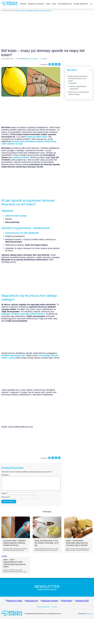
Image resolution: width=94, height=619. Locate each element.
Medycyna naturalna (36, 4)
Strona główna (7, 10)
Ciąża (48, 4)
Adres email (5, 497)
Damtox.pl (89, 613)
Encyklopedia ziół (65, 4)
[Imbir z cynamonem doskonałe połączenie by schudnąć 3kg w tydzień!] (78, 527)
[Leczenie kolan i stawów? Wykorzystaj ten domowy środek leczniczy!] (15, 527)
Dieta (54, 4)
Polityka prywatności (43, 607)
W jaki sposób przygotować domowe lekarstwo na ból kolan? (77, 78)
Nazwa (4, 493)
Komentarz (5, 475)
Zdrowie (23, 4)
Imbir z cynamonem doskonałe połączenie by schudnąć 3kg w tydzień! (77, 542)
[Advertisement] (47, 30)
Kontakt (54, 607)
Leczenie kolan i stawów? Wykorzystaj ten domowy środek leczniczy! (14, 542)
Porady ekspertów (81, 4)
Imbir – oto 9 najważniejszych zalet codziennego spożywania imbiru (14, 563)
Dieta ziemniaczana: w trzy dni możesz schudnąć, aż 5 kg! (47, 542)
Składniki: (73, 83)
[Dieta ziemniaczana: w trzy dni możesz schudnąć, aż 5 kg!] (47, 527)
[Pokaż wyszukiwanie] (91, 4)
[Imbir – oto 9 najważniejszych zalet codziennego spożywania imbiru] (4, 556)
